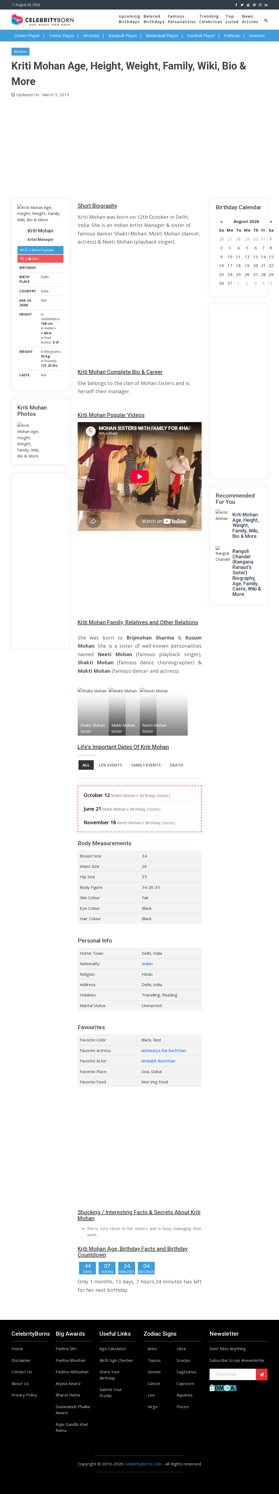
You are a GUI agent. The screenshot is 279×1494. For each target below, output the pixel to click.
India (44, 291)
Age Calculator (112, 1348)
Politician (232, 35)
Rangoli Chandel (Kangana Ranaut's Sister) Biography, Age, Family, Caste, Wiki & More (246, 572)
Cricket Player (27, 35)
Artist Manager (40, 239)
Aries (152, 1348)
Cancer (154, 1383)
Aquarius (185, 1395)
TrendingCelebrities (210, 19)
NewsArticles (250, 19)
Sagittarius (186, 1371)
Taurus (154, 1360)
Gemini (154, 1371)
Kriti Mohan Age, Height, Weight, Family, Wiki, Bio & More (245, 525)
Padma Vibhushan (72, 1371)
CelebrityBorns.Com (143, 1463)
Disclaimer (21, 1360)
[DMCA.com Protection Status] (223, 1387)
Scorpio (183, 1360)
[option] (93, 711)
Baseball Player (122, 35)
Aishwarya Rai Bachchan (163, 1050)
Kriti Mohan (40, 231)
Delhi (45, 277)
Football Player (201, 35)
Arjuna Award (68, 1383)
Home (17, 1348)
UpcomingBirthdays (129, 19)
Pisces (183, 1406)
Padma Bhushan (71, 1360)
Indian (147, 963)
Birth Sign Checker (116, 1360)
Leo (151, 1395)
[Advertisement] (139, 147)
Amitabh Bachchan (158, 1060)
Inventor (257, 35)
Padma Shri (66, 1348)
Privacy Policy (24, 1395)
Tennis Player (61, 35)
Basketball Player (162, 35)
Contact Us (21, 1371)
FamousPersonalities (182, 19)
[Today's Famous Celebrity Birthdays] (42, 19)
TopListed (232, 19)
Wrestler (91, 35)
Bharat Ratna (68, 1395)
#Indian (20, 51)
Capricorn (185, 1383)
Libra (181, 1348)
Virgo (152, 1406)
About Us (20, 1383)
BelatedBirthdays (154, 19)
